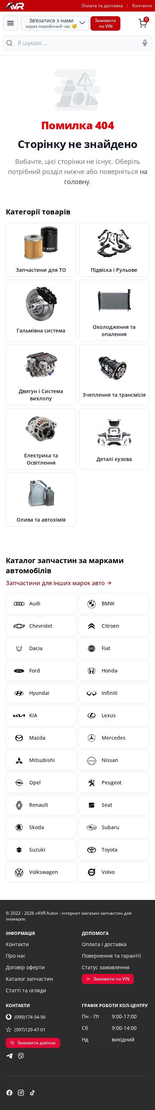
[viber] (21, 1055)
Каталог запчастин (29, 978)
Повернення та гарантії (111, 955)
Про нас (16, 955)
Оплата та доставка (102, 6)
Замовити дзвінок (36, 1043)
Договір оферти (25, 967)
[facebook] (9, 1092)
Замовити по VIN (111, 979)
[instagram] (21, 1092)
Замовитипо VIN (105, 23)
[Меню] (10, 23)
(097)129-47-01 (29, 1029)
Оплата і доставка (104, 944)
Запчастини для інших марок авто (55, 583)
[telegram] (9, 1055)
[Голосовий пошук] (145, 43)
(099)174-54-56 (29, 1017)
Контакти (142, 6)
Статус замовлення (105, 967)
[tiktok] (32, 1092)
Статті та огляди (26, 990)
